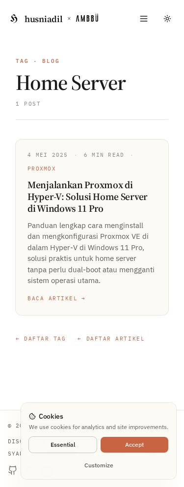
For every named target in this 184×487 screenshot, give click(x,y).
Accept (134, 444)
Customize (98, 465)
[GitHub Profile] (13, 470)
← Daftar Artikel (111, 338)
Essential (63, 444)
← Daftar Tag (41, 338)
